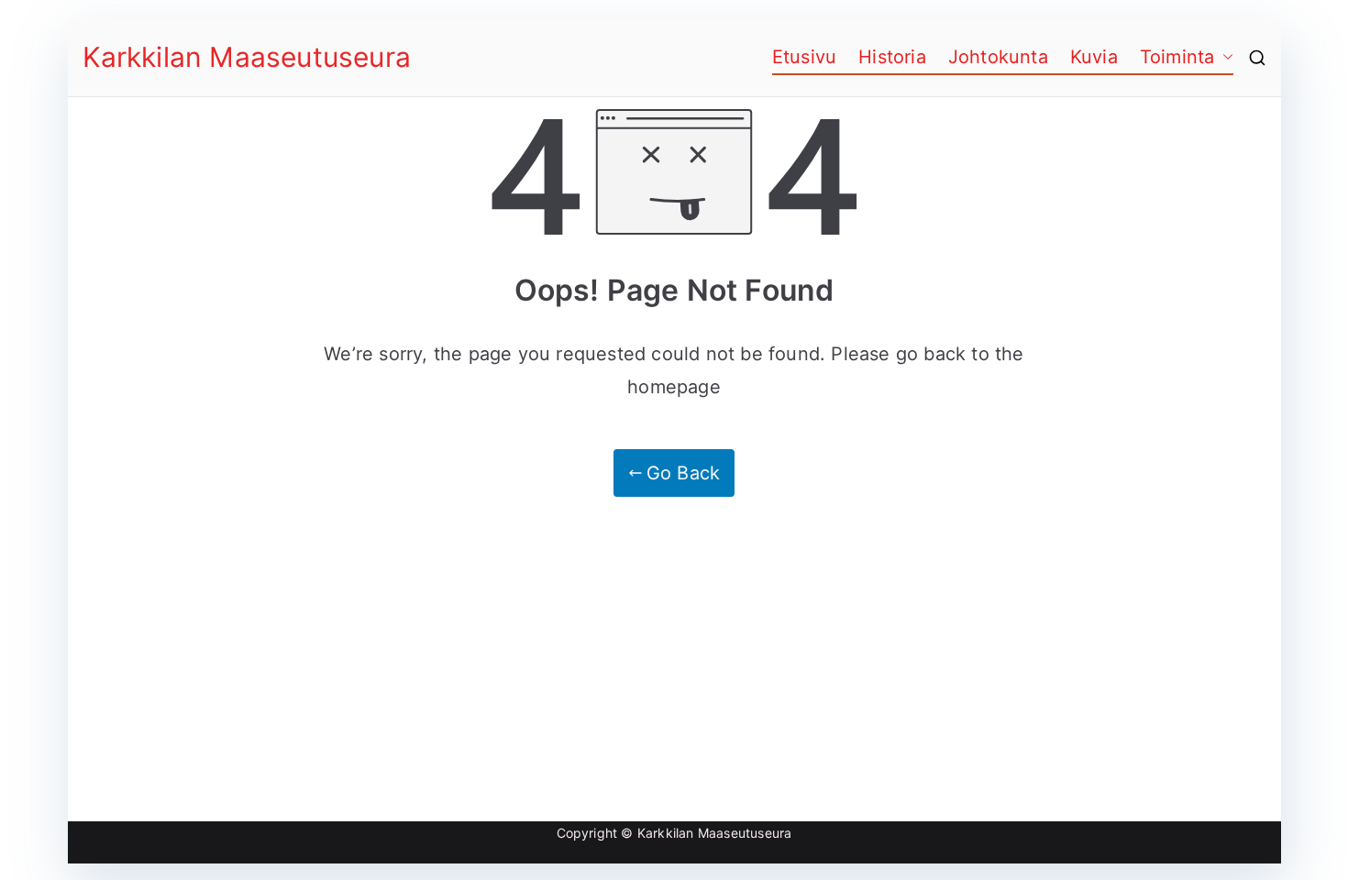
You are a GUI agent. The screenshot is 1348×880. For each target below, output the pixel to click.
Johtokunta (998, 57)
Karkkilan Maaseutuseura (247, 56)
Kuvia (1094, 57)
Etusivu (804, 57)
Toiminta (1177, 57)
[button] (1224, 56)
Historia (892, 57)
